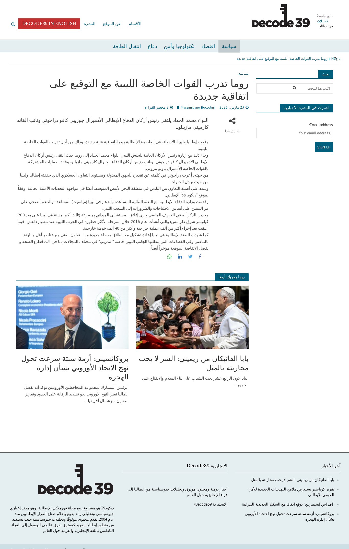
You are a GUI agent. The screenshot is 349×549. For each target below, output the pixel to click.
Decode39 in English (49, 23)
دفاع (152, 46)
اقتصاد (208, 46)
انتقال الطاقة (127, 46)
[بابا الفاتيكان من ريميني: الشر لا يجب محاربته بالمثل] (192, 316)
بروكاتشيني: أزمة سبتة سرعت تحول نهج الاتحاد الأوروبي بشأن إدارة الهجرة (75, 367)
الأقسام (135, 23)
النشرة (89, 23)
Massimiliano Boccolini (198, 107)
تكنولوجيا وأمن (179, 46)
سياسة (229, 46)
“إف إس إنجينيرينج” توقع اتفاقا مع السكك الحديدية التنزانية (288, 504)
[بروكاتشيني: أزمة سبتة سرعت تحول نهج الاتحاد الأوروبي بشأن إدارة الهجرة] (72, 316)
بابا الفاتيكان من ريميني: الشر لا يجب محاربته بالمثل (194, 363)
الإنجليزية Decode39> (210, 504)
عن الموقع (112, 23)
